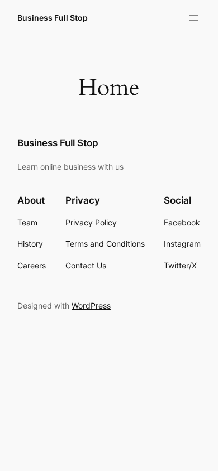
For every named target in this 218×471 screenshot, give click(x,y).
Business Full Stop (52, 17)
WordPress (91, 305)
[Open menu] (194, 18)
